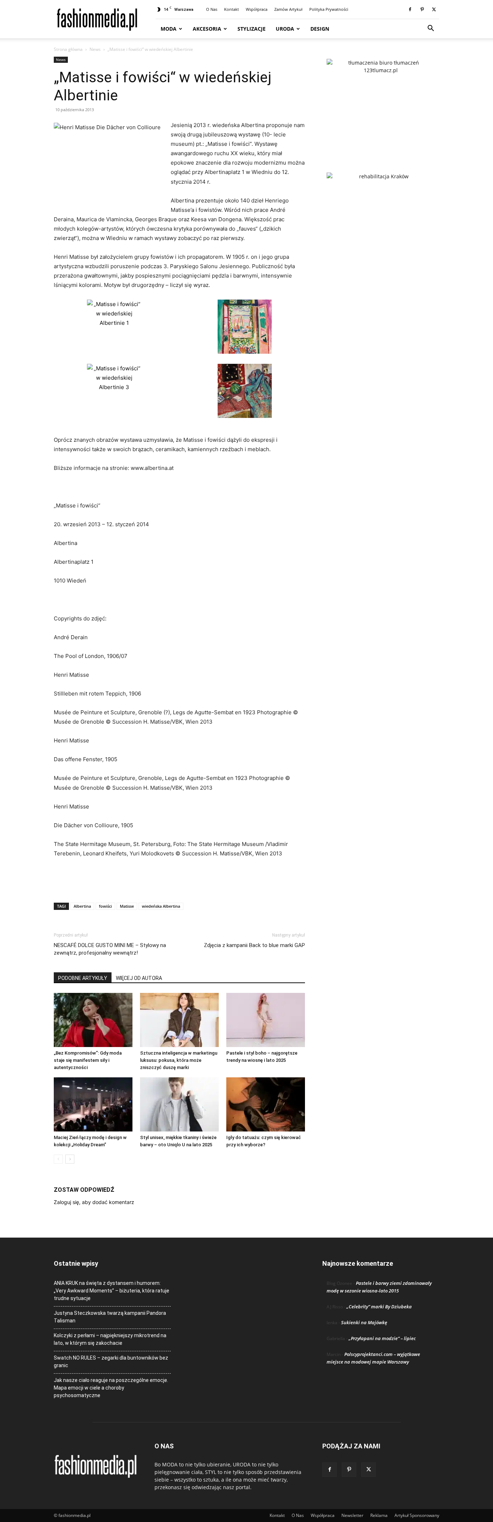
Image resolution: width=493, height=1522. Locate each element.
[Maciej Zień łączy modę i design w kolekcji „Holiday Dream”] (93, 1104)
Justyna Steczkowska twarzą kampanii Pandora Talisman (110, 1316)
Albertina (82, 906)
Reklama (379, 1515)
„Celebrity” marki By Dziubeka (379, 1306)
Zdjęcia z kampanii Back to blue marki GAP (254, 945)
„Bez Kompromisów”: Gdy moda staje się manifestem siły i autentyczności (88, 1060)
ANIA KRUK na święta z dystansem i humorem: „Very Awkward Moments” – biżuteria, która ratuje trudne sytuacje (111, 1290)
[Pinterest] (421, 9)
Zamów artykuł (288, 9)
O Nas (211, 9)
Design (319, 28)
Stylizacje (251, 28)
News (95, 49)
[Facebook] (410, 9)
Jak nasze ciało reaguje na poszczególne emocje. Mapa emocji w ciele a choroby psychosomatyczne (111, 1387)
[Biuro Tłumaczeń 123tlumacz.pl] (380, 104)
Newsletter (352, 1515)
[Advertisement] (179, 878)
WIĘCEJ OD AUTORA (139, 978)
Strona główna (68, 49)
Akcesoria (207, 28)
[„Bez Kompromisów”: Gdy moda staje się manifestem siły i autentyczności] (93, 1020)
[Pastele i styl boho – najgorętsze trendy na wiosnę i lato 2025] (265, 1020)
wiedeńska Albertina (161, 906)
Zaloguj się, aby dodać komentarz (94, 1202)
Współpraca (256, 9)
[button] (430, 29)
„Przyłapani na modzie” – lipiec (382, 1338)
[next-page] (69, 1159)
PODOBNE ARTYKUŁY (82, 978)
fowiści (105, 906)
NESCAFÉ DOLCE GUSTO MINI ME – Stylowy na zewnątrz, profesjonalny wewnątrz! (110, 949)
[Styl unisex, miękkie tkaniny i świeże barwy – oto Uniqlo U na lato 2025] (179, 1104)
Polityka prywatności (328, 9)
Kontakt (231, 9)
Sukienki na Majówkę (364, 1322)
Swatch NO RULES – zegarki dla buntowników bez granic (111, 1361)
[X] (433, 9)
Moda (168, 28)
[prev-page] (58, 1159)
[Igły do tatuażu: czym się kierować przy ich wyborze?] (265, 1104)
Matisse (127, 906)
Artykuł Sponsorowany (416, 1515)
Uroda (285, 28)
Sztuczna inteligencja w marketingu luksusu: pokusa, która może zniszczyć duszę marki (178, 1060)
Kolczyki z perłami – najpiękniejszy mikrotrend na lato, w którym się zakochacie (110, 1339)
